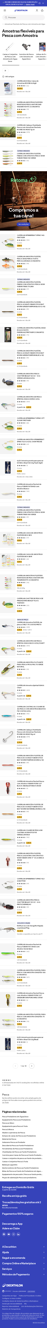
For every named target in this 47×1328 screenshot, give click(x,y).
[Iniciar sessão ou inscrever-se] (37, 10)
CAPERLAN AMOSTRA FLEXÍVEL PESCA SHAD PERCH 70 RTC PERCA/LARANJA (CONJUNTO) (29, 259)
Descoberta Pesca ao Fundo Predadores (18, 1145)
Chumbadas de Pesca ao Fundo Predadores (19, 1152)
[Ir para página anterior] (15, 1066)
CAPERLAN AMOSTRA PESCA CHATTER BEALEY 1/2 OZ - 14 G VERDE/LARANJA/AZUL (29, 376)
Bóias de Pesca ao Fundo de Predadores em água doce (23, 1171)
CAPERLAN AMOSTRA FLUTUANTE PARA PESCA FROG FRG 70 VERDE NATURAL (30, 664)
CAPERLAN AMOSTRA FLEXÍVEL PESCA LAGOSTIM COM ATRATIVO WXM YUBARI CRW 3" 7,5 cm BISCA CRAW (30, 856)
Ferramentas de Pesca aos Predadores (17, 1149)
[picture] (8, 88)
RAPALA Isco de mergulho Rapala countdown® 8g (30, 927)
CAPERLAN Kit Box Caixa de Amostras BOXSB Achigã (28, 82)
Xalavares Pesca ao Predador (13, 1142)
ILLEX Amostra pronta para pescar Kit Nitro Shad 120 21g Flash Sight (30, 462)
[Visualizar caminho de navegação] (3, 24)
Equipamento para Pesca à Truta (15, 1126)
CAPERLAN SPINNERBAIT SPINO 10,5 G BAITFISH (31, 880)
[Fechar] (43, 3)
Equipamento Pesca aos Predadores (16, 1120)
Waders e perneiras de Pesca (13, 1133)
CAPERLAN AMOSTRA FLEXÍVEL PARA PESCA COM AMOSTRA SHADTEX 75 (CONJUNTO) (31, 1016)
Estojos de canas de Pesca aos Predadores (19, 1136)
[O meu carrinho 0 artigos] (42, 10)
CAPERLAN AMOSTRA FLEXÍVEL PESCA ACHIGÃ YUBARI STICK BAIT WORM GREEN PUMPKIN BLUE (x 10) (30, 353)
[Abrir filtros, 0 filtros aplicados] (5, 70)
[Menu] (4, 10)
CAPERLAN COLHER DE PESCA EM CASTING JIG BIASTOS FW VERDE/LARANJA (30, 832)
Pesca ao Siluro (8, 1123)
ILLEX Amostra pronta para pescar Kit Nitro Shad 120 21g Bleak (30, 1038)
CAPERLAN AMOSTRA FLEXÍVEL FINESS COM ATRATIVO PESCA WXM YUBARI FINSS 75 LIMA (31, 284)
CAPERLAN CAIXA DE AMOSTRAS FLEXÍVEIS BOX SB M (30, 555)
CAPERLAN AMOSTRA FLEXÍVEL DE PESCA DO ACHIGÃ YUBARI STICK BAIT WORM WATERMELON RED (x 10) (31, 806)
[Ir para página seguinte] (31, 1066)
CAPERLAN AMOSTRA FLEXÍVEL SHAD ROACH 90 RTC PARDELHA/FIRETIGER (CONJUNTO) (31, 330)
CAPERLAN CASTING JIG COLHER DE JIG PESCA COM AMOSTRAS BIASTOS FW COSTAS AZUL (31, 709)
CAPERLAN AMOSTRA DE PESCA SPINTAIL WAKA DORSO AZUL (29, 398)
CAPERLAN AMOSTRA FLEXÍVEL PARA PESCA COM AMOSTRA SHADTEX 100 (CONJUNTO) (31, 972)
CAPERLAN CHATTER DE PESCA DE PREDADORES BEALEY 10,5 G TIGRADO (30, 600)
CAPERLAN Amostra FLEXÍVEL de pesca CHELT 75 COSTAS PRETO (29, 623)
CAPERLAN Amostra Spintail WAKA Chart (30, 686)
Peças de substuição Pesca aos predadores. (19, 1178)
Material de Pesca (9, 1139)
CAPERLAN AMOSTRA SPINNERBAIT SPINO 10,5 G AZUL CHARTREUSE (31, 440)
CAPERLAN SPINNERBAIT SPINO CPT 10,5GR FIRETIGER (31, 419)
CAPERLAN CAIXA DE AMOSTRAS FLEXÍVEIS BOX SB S (30, 534)
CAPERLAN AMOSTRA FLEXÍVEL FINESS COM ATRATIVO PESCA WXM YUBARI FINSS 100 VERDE (31, 512)
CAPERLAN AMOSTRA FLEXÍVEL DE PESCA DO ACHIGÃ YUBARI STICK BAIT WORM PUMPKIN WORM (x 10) (30, 758)
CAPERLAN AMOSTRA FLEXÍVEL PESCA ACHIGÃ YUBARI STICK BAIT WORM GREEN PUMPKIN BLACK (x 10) (31, 304)
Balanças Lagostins (9, 1165)
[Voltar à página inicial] (20, 10)
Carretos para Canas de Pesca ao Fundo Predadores (22, 1155)
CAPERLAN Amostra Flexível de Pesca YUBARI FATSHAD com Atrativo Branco (29, 486)
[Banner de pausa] (39, 3)
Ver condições (23, 224)
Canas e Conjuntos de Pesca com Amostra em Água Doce (10, 57)
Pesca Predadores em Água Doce (15, 1117)
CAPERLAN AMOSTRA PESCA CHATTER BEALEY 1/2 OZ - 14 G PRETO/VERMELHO (29, 902)
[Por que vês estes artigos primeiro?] (3, 76)
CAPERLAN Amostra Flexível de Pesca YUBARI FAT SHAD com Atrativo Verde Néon (29, 946)
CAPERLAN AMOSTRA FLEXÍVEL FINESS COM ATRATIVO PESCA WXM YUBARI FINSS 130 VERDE (31, 156)
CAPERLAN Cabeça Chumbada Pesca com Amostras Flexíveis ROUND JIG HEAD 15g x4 (29, 732)
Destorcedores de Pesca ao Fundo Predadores (20, 1168)
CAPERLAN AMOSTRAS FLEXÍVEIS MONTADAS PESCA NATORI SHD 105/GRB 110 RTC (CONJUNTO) (30, 104)
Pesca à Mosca (8, 1129)
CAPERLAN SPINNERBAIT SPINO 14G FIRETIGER (31, 236)
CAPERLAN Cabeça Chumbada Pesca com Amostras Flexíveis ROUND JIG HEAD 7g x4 (29, 127)
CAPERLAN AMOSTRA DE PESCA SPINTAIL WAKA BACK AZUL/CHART (31, 642)
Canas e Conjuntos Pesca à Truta (15, 1161)
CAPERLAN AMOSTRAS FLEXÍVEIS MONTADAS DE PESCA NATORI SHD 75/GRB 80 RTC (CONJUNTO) (30, 578)
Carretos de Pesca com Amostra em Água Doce (26, 56)
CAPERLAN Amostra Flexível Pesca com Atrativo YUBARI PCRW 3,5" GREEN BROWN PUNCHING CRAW (30, 995)
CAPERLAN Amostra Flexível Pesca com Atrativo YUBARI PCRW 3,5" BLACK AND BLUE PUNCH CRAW (30, 783)
